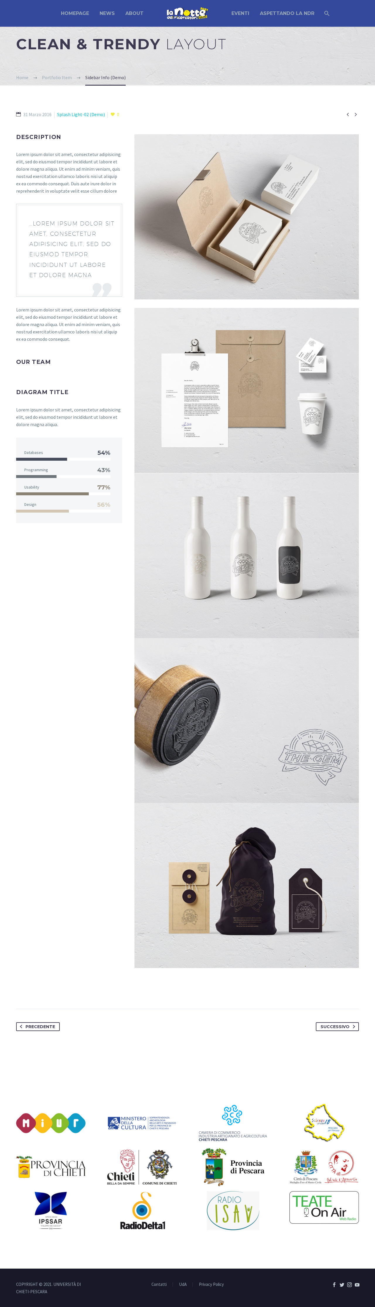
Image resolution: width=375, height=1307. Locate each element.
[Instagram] (349, 1284)
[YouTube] (357, 1284)
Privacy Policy (211, 1284)
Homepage (75, 13)
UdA (183, 1284)
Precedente (40, 1026)
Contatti (159, 1284)
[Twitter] (342, 1284)
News (107, 13)
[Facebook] (334, 1284)
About (134, 13)
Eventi (240, 13)
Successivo (335, 1026)
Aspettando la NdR (287, 13)
